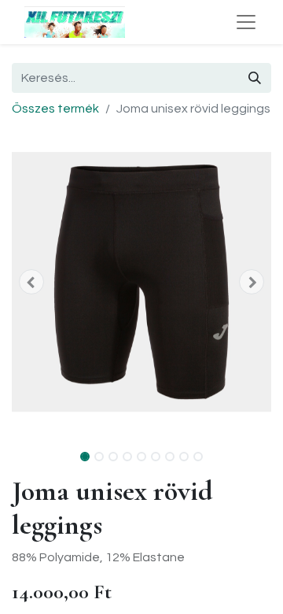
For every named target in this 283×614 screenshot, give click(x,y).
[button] (31, 282)
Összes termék (55, 108)
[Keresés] (254, 78)
